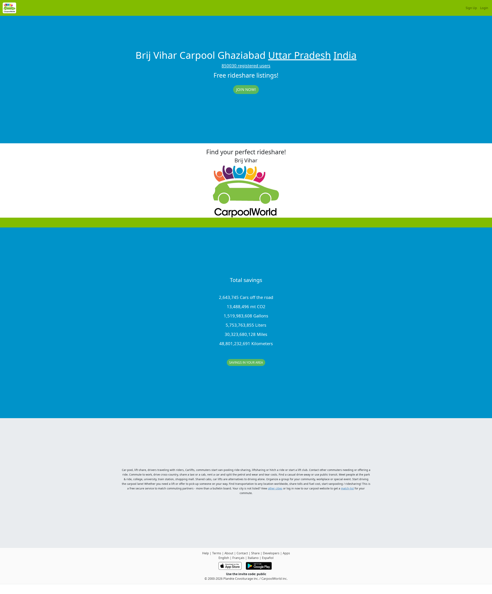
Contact (242, 553)
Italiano (253, 558)
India (345, 55)
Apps (286, 553)
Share (255, 553)
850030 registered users (246, 65)
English (224, 558)
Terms (216, 553)
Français (238, 558)
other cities (275, 488)
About (228, 553)
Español (267, 558)
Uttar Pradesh (299, 55)
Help (205, 553)
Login (484, 8)
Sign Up (471, 8)
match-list (347, 488)
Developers (271, 553)
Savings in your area (246, 362)
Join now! (246, 89)
